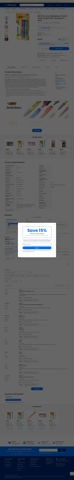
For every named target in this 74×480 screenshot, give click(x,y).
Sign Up (37, 248)
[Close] (54, 224)
